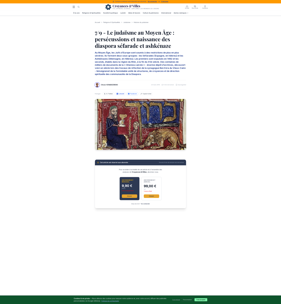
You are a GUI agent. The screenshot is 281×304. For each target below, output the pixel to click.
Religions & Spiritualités (91, 13)
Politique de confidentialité (110, 301)
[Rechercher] (78, 7)
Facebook (133, 94)
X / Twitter (109, 94)
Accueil (97, 22)
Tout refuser (176, 299)
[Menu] (74, 7)
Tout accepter (200, 299)
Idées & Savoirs (134, 13)
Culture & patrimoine (151, 13)
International (166, 13)
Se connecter (152, 1)
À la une (76, 13)
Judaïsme (126, 22)
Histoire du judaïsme (141, 22)
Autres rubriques (180, 13)
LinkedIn (121, 94)
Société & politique (110, 13)
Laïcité (123, 13)
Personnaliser (187, 299)
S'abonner (164, 1)
